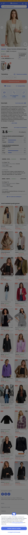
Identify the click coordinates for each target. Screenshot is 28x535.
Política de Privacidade (17, 522)
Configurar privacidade (14, 532)
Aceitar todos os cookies (14, 528)
